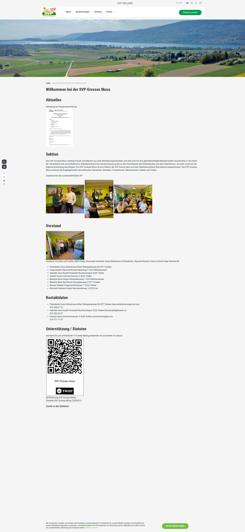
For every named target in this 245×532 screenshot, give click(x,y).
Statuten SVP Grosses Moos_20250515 (63, 400)
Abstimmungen (83, 12)
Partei (109, 12)
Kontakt (179, 3)
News (68, 12)
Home (48, 83)
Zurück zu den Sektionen (57, 406)
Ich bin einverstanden (175, 526)
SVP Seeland (125, 3)
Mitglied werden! (190, 12)
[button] (4, 162)
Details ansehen (91, 528)
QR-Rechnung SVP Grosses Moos (61, 397)
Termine (98, 12)
